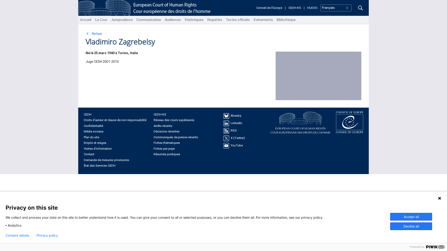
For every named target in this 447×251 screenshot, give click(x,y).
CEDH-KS (294, 8)
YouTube (237, 145)
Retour (96, 34)
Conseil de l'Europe (269, 8)
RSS (234, 130)
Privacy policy (47, 235)
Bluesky (236, 115)
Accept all (411, 217)
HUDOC (312, 8)
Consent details (17, 235)
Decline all (411, 226)
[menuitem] (85, 20)
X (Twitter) (238, 138)
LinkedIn (236, 123)
